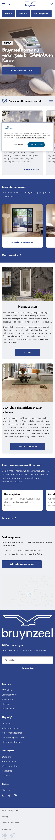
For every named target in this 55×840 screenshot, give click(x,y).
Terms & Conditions (10, 823)
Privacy (5, 817)
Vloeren (23, 14)
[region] (27, 136)
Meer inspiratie (10, 255)
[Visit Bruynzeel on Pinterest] (3, 795)
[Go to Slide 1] (27, 91)
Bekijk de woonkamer (24, 242)
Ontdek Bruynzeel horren (21, 70)
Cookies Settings (17, 144)
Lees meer (27, 352)
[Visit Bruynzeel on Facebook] (9, 795)
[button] (27, 57)
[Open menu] (3, 4)
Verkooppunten (41, 14)
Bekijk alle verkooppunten (22, 564)
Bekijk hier (29, 170)
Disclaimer (6, 829)
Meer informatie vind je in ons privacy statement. (31, 137)
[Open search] (9, 4)
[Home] (30, 4)
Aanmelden (28, 668)
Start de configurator (27, 446)
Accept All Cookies (36, 144)
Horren (8, 14)
